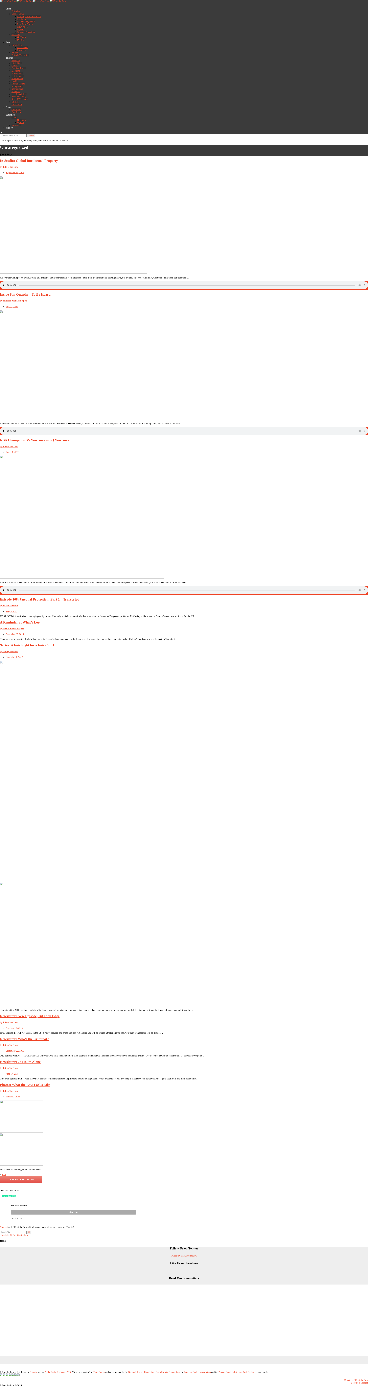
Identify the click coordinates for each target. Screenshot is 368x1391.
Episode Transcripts (20, 55)
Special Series (18, 14)
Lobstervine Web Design (243, 1372)
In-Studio (21, 19)
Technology (17, 104)
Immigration (17, 86)
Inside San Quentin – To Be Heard (25, 294)
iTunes (22, 37)
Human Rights (18, 83)
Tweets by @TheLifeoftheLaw (14, 1235)
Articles (15, 52)
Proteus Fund (224, 1372)
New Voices (22, 27)
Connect (4, 1227)
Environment (17, 78)
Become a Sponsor (359, 1383)
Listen (8, 8)
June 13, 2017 (12, 452)
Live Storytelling (19, 94)
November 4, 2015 (14, 1028)
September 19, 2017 (15, 172)
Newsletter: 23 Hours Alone (20, 1062)
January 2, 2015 (13, 1096)
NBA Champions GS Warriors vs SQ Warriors (34, 440)
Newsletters (17, 45)
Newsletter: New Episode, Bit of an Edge (30, 1016)
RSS (21, 40)
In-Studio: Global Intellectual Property (29, 161)
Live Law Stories (25, 24)
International (17, 89)
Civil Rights (17, 63)
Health (15, 81)
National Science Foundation (141, 1372)
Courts (15, 65)
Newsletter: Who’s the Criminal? (24, 1039)
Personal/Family (19, 96)
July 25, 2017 (12, 306)
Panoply (33, 1372)
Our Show (16, 109)
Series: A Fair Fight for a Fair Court (27, 645)
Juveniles (16, 91)
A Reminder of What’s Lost (20, 622)
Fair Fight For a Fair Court (29, 16)
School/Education (20, 99)
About (9, 107)
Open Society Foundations (168, 1372)
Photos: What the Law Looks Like (25, 1085)
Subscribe (16, 34)
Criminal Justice (19, 68)
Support (9, 127)
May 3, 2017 (11, 611)
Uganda (20, 29)
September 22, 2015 (15, 1051)
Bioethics (16, 60)
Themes (9, 58)
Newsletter (16, 125)
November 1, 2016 (14, 657)
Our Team (16, 112)
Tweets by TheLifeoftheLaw (184, 1255)
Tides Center (99, 1372)
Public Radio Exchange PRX (58, 1372)
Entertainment (18, 76)
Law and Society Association (197, 1372)
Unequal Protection (26, 32)
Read (8, 42)
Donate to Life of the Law (21, 1179)
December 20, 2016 (15, 634)
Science (15, 102)
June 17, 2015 (12, 1074)
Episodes (16, 11)
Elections (16, 71)
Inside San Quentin (26, 21)
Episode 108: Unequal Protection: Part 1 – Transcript (39, 599)
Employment (17, 73)
